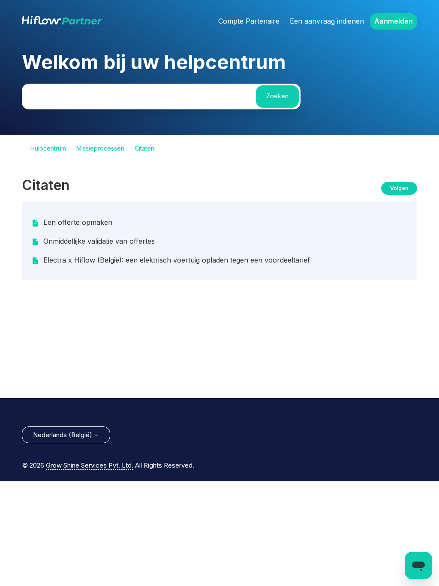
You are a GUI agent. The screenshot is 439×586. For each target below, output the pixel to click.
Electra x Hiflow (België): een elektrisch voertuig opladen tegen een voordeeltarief (176, 260)
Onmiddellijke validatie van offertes (99, 241)
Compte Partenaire (249, 21)
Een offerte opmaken (77, 222)
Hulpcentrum (48, 148)
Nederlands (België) (63, 435)
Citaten (144, 148)
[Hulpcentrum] (62, 22)
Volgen (399, 188)
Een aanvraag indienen (327, 21)
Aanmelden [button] (393, 21)
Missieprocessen (100, 148)
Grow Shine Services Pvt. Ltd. (89, 465)
